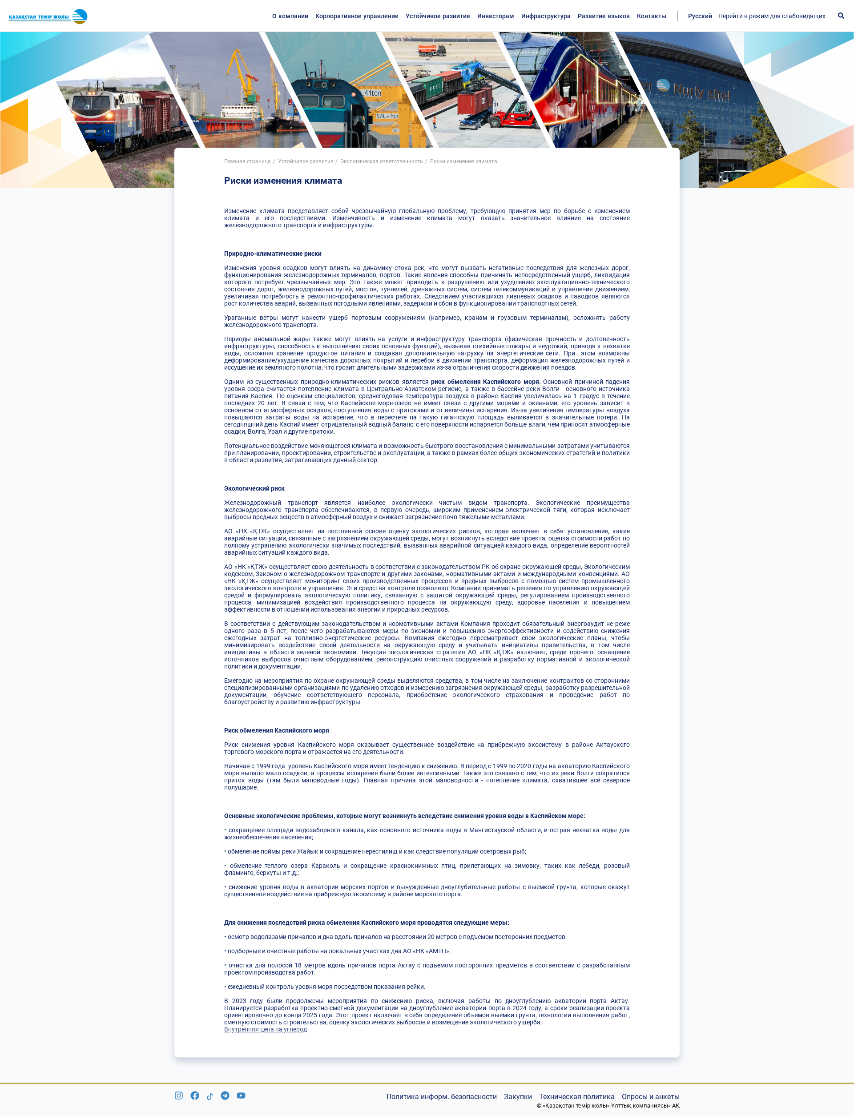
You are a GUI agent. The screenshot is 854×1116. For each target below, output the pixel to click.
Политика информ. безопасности (442, 1096)
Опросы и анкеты (651, 1096)
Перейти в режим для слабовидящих (772, 16)
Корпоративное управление (357, 16)
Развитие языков (604, 16)
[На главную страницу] (48, 16)
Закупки (518, 1096)
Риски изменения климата (463, 161)
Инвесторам (495, 16)
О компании (290, 16)
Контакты (651, 16)
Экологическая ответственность (381, 161)
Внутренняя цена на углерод (265, 1029)
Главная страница (247, 161)
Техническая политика (577, 1096)
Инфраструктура (546, 16)
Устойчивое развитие (438, 16)
